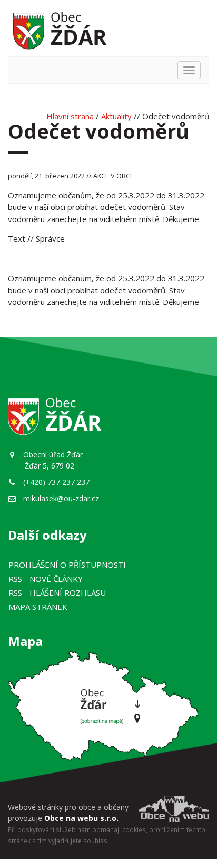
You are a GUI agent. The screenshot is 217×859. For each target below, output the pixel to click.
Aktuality (116, 116)
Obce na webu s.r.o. (81, 818)
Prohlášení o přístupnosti (67, 564)
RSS (45, 579)
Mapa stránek (37, 607)
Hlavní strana (70, 116)
